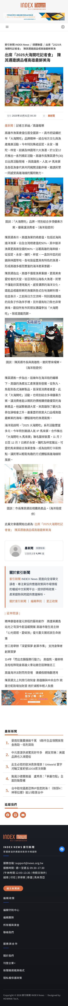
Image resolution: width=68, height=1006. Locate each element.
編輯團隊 (8, 917)
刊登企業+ (9, 963)
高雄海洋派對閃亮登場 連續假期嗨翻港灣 (31, 672)
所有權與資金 (11, 925)
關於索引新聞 (17, 601)
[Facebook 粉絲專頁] (62, 849)
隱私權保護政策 (12, 977)
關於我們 (8, 955)
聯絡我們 (8, 932)
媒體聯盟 (37, 44)
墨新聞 (51, 115)
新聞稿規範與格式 (14, 970)
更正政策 (52, 601)
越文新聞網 (13, 888)
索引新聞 (15, 579)
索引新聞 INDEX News (17, 44)
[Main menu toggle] (7, 27)
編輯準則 (36, 601)
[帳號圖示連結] (63, 27)
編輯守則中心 (11, 910)
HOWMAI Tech (10, 998)
